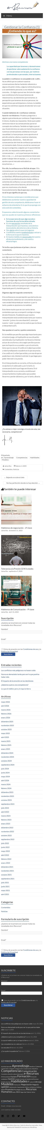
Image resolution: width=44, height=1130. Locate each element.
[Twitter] (18, 1117)
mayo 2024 (5, 776)
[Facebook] (13, 1117)
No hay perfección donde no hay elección (23, 483)
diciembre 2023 (7, 792)
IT (28, 1082)
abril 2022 (5, 855)
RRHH (18, 1092)
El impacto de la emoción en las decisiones (17, 681)
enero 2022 (5, 863)
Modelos (5, 460)
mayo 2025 (5, 733)
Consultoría (4, 1074)
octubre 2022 (6, 835)
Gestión (11, 1079)
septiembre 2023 (7, 804)
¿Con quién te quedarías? (10, 1051)
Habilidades (34, 457)
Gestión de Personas (32, 1079)
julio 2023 (5, 808)
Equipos (14, 1076)
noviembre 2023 (7, 796)
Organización (20, 1087)
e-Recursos (31, 1073)
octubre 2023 (6, 800)
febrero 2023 (6, 820)
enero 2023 (5, 824)
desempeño (20, 1074)
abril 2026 (5, 706)
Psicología (17, 1090)
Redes (14, 1092)
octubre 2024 (6, 761)
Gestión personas (6, 1082)
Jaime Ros (7, 466)
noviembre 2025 (7, 725)
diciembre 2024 (7, 753)
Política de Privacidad (9, 651)
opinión (5, 1086)
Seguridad (24, 1092)
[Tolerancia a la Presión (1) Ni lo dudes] (16, 536)
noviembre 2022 (7, 831)
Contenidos (8, 469)
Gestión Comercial (20, 1079)
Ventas (33, 1092)
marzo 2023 (5, 816)
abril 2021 (5, 894)
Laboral (32, 1082)
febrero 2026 (6, 714)
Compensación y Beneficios (30, 1068)
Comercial (38, 1066)
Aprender (9, 1066)
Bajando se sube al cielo (14, 477)
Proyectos (9, 1089)
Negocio (35, 1084)
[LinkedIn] (2, 1117)
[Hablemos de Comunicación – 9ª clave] (16, 577)
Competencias (21, 457)
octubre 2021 (6, 875)
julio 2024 (5, 769)
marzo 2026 (5, 710)
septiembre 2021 (7, 879)
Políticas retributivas (30, 1087)
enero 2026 (5, 717)
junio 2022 (5, 847)
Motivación (17, 1085)
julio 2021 (5, 882)
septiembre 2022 (7, 839)
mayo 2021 (5, 890)
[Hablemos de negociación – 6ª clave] (16, 495)
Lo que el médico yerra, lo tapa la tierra (16, 689)
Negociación (26, 1084)
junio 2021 (5, 886)
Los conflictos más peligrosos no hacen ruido (18, 670)
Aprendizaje (9, 457)
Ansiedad (3, 1066)
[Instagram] (8, 1117)
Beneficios (32, 1066)
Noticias (16, 469)
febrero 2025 (6, 745)
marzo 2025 (5, 741)
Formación (23, 1076)
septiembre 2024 (7, 765)
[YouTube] (24, 1117)
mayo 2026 (5, 702)
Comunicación (29, 1071)
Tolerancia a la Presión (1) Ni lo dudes (17, 568)
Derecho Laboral (12, 1074)
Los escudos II (6, 1048)
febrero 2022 (6, 859)
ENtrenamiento (5, 1077)
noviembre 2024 (7, 757)
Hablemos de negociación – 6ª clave (16, 528)
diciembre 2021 (7, 867)
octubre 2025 (6, 729)
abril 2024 (5, 780)
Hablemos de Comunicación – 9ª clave (17, 609)
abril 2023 (5, 812)
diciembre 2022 (7, 827)
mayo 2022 (5, 851)
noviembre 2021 (7, 871)
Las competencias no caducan (11, 1044)
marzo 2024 (5, 784)
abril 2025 (5, 737)
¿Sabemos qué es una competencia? (14, 685)
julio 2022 (5, 843)
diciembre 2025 (7, 721)
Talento (29, 1092)
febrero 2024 (6, 788)
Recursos (23, 1089)
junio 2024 (5, 772)
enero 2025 (5, 749)
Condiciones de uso (30, 649)
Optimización (13, 1087)
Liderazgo (38, 1082)
